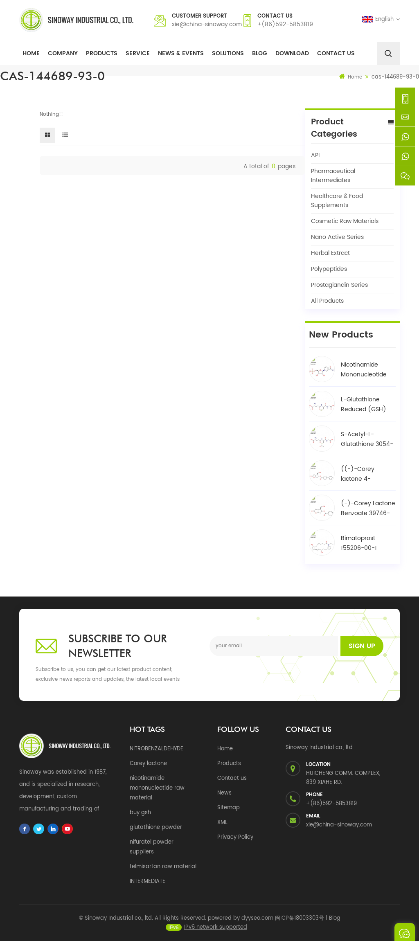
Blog (259, 53)
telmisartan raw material (163, 866)
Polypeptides (329, 269)
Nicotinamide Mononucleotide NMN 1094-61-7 (364, 370)
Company (63, 53)
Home (31, 53)
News (224, 793)
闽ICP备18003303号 (299, 918)
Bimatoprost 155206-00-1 (359, 543)
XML (222, 822)
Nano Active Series (337, 237)
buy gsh (140, 812)
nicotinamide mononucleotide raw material (157, 788)
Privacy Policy (235, 837)
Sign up (362, 646)
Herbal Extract (330, 253)
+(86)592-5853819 (285, 24)
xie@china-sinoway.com (207, 24)
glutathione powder (156, 827)
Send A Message (404, 932)
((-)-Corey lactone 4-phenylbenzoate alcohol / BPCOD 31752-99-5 (364, 474)
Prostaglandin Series (339, 285)
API (315, 155)
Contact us (232, 778)
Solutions (228, 53)
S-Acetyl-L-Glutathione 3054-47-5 (367, 439)
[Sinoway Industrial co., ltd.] (76, 20)
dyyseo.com (257, 918)
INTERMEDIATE (147, 881)
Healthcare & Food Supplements (337, 200)
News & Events (181, 53)
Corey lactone (148, 763)
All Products (327, 301)
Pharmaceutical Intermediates (333, 176)
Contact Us (336, 53)
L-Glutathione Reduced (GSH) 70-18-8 (363, 404)
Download (292, 53)
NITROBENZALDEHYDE (156, 749)
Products (101, 53)
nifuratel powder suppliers (151, 847)
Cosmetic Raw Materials (344, 221)
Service (138, 53)
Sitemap (228, 808)
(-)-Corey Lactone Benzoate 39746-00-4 (368, 508)
